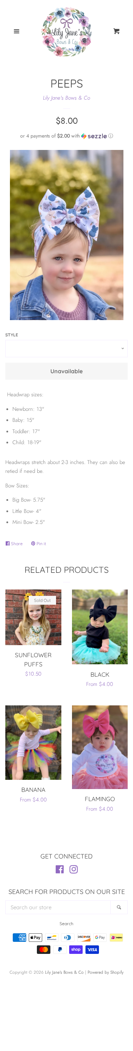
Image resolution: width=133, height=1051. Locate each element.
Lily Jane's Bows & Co (66, 98)
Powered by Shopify (105, 972)
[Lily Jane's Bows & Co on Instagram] (74, 871)
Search (66, 923)
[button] (66, 135)
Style (11, 334)
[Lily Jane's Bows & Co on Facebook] (59, 871)
